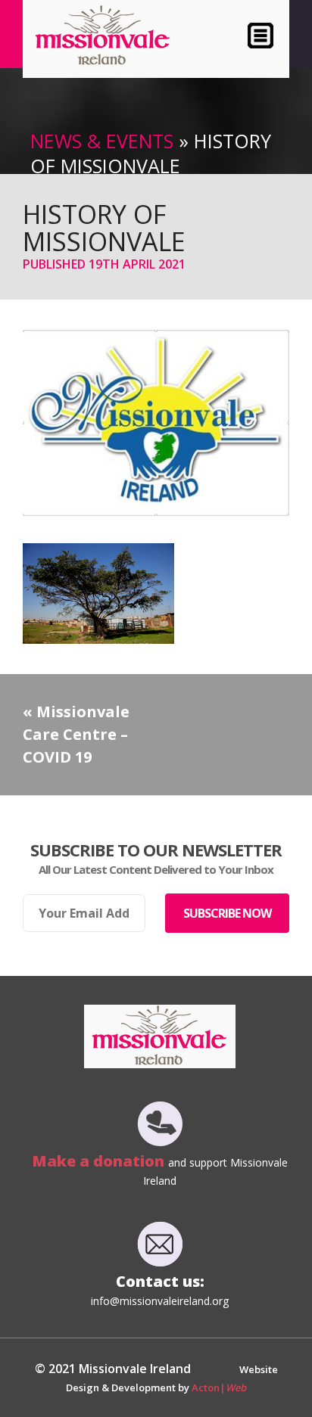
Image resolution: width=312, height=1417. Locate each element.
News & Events (101, 141)
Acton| (219, 1387)
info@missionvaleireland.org (160, 1301)
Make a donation (100, 1161)
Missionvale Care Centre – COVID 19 (76, 734)
